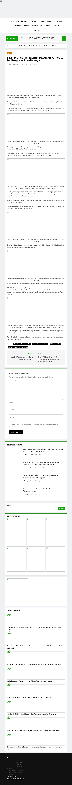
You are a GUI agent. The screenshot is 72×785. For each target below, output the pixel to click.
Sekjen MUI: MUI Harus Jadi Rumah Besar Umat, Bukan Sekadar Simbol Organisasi (34, 730)
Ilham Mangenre (13, 64)
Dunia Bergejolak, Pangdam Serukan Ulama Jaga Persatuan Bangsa (29, 681)
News (42, 21)
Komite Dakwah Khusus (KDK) (18, 347)
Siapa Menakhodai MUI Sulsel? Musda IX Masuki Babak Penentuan (29, 697)
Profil (24, 21)
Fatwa (33, 21)
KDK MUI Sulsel (55, 344)
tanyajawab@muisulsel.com (15, 779)
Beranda (15, 21)
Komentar (12, 381)
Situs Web (12, 417)
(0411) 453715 (11, 776)
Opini (48, 26)
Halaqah (17, 26)
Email (11, 410)
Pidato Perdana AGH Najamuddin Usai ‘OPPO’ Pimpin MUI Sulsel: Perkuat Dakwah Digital (44, 38)
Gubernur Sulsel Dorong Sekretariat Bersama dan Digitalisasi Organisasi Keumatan (34, 747)
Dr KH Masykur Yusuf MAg (22, 344)
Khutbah (60, 21)
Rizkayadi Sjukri (28, 454)
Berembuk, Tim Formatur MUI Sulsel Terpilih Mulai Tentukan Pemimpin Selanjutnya (34, 664)
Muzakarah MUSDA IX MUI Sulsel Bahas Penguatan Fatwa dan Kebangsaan (32, 714)
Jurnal (27, 26)
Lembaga (56, 26)
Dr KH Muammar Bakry (40, 344)
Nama (11, 402)
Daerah (37, 30)
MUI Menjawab (38, 26)
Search (9, 505)
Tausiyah (50, 21)
